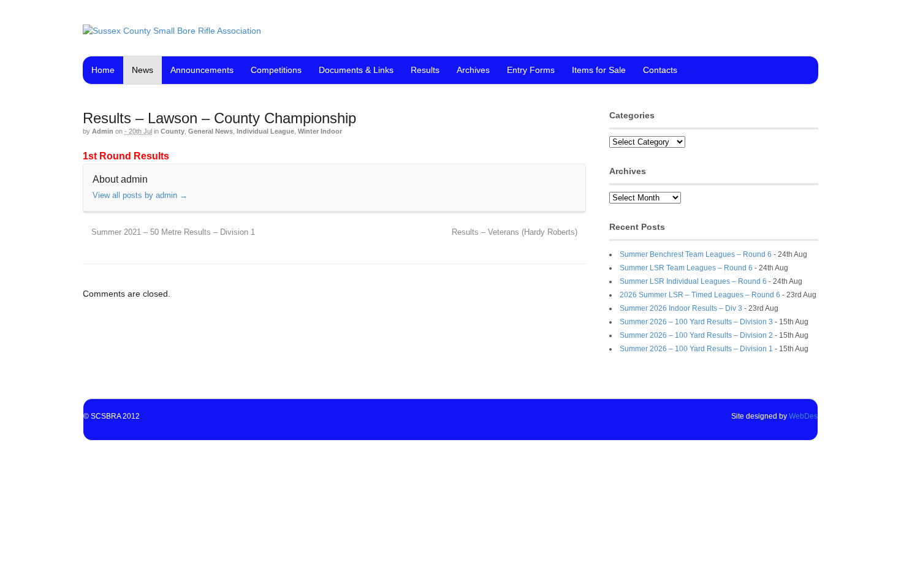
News (142, 70)
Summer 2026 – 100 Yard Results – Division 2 (696, 335)
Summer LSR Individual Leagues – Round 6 (693, 281)
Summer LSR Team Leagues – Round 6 (686, 268)
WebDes (803, 416)
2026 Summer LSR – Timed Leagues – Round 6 (700, 295)
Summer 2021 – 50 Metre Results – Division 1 (172, 232)
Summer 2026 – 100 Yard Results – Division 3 (696, 322)
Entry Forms (531, 70)
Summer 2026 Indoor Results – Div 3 (681, 308)
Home (103, 70)
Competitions (276, 70)
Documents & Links (356, 70)
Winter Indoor (320, 131)
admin (102, 131)
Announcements (202, 70)
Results (425, 70)
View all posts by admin (140, 195)
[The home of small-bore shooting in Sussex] (172, 31)
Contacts (660, 70)
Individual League (265, 131)
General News (210, 131)
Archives (473, 70)
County (172, 131)
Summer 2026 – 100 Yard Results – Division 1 (696, 348)
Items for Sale (599, 70)
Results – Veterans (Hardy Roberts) (516, 232)
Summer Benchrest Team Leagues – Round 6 (696, 254)
